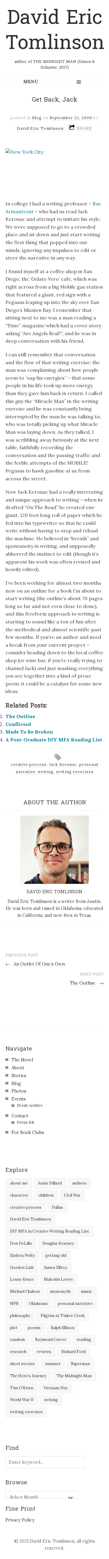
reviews (44, 1351)
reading (84, 1339)
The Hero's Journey (28, 1375)
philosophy (20, 1315)
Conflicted (18, 724)
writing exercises (75, 771)
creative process (29, 764)
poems (34, 1327)
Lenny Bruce (22, 1279)
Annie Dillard (50, 1183)
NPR (14, 1303)
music (86, 1291)
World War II (22, 1399)
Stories (19, 1075)
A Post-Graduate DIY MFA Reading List (53, 740)
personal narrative (75, 1303)
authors (79, 1183)
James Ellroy (55, 1267)
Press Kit (25, 1122)
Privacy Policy (20, 1520)
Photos (19, 1091)
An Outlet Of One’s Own (35, 964)
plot (14, 1327)
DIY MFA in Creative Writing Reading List (49, 1231)
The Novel (22, 1060)
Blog (37, 117)
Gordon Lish (22, 1267)
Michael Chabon (25, 1291)
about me (19, 1183)
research (18, 1351)
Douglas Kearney (58, 1243)
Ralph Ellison (62, 1327)
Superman (80, 1363)
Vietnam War (56, 1388)
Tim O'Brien (21, 1388)
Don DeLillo (21, 1243)
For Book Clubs (28, 1132)
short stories (22, 1363)
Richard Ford (73, 1351)
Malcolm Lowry (58, 1279)
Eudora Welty (22, 1255)
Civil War (72, 1195)
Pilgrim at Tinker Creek (63, 1315)
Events (19, 1099)
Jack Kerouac (63, 764)
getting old (55, 1255)
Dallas (57, 1207)
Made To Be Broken (29, 732)
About (18, 1067)
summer (53, 1363)
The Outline (20, 716)
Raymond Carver (50, 1339)
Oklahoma (38, 1303)
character (19, 1195)
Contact (20, 1116)
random (17, 1339)
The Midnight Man (74, 1375)
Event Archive (30, 1105)
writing (46, 771)
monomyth (60, 1291)
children (46, 1195)
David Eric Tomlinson (54, 30)
